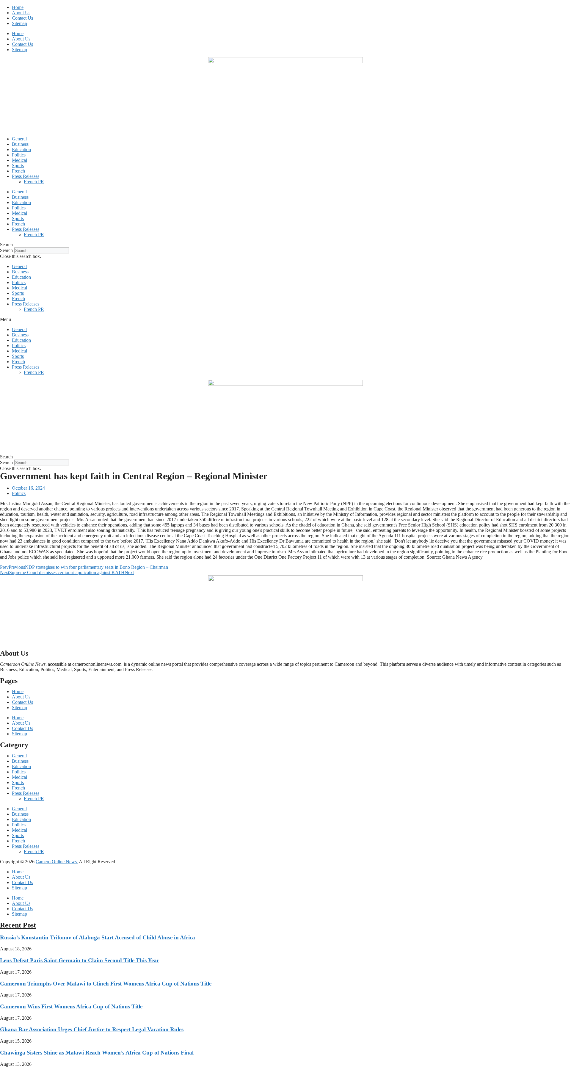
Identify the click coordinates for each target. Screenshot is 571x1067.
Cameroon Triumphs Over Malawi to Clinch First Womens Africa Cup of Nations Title (105, 983)
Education (21, 149)
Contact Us (22, 18)
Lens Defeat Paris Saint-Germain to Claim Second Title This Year (79, 960)
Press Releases (25, 176)
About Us (21, 12)
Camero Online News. (57, 861)
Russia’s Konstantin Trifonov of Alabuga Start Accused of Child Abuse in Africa (97, 937)
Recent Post (18, 925)
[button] (285, 244)
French (18, 170)
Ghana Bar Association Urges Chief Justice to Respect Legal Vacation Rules (91, 1029)
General (19, 138)
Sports (18, 165)
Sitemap (19, 23)
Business (20, 144)
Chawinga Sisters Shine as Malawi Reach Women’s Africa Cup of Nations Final (97, 1052)
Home (17, 7)
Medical (19, 160)
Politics (19, 154)
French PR (34, 181)
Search (6, 250)
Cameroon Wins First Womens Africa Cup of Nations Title (71, 1006)
